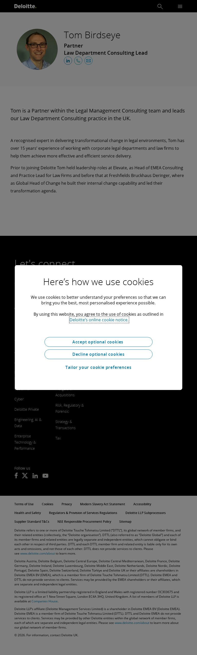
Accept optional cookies (98, 342)
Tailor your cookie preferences (98, 367)
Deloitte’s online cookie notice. (99, 320)
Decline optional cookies (98, 354)
